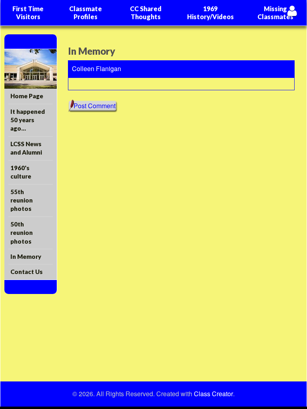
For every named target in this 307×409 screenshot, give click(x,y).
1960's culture (20, 172)
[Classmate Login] (292, 10)
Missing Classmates (275, 12)
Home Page (26, 95)
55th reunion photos (21, 200)
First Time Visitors (28, 12)
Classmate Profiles (85, 12)
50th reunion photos (21, 232)
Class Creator (213, 393)
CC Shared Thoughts (145, 12)
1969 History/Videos (210, 12)
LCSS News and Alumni (26, 148)
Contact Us (26, 271)
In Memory (25, 256)
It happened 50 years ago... (27, 120)
